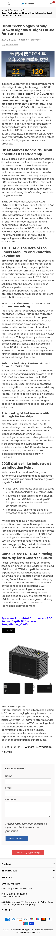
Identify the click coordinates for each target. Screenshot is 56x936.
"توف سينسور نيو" (17, 10)
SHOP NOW (8, 630)
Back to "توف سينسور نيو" (28, 852)
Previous (9, 756)
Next (49, 756)
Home (4, 10)
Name (8, 776)
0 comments (12, 44)
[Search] (9, 3)
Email (8, 787)
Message (10, 799)
